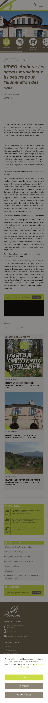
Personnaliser (24, 695)
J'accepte (24, 677)
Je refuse (24, 686)
